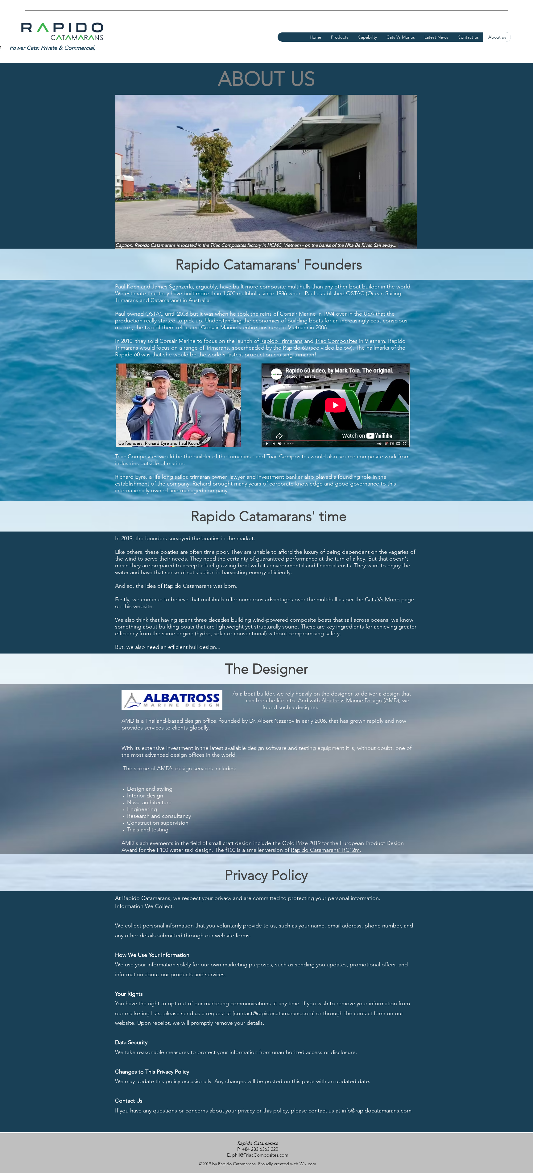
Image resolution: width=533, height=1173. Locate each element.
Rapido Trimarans (281, 341)
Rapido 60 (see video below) (318, 347)
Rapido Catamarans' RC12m (325, 850)
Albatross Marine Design (351, 700)
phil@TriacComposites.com (260, 1155)
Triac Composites (336, 341)
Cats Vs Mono (382, 599)
